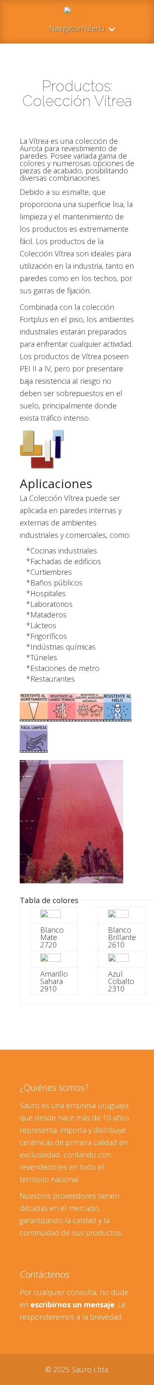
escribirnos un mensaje (72, 1304)
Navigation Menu (77, 29)
